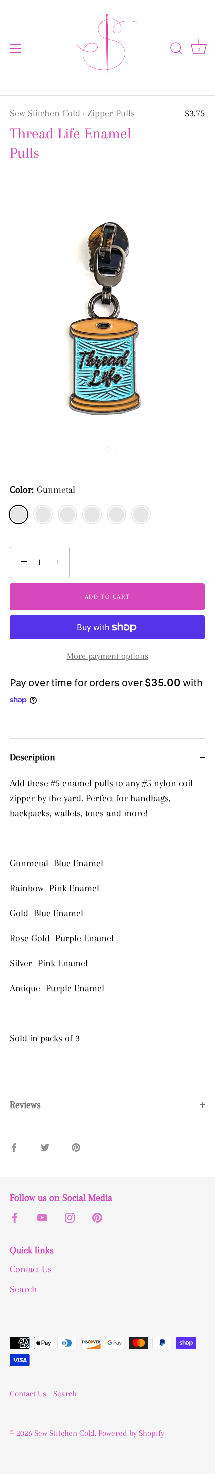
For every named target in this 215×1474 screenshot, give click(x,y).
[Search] (177, 50)
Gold (141, 514)
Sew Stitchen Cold (45, 113)
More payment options (107, 656)
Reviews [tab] (25, 1105)
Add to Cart (107, 596)
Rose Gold (43, 514)
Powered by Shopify (131, 1433)
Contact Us (31, 1269)
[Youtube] (43, 1216)
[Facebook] (15, 1216)
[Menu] (16, 48)
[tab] (107, 931)
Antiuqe (117, 514)
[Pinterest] (97, 1216)
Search (24, 1289)
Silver (92, 514)
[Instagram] (70, 1216)
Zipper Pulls (111, 113)
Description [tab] (33, 757)
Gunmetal (19, 514)
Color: (43, 489)
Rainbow (67, 514)
